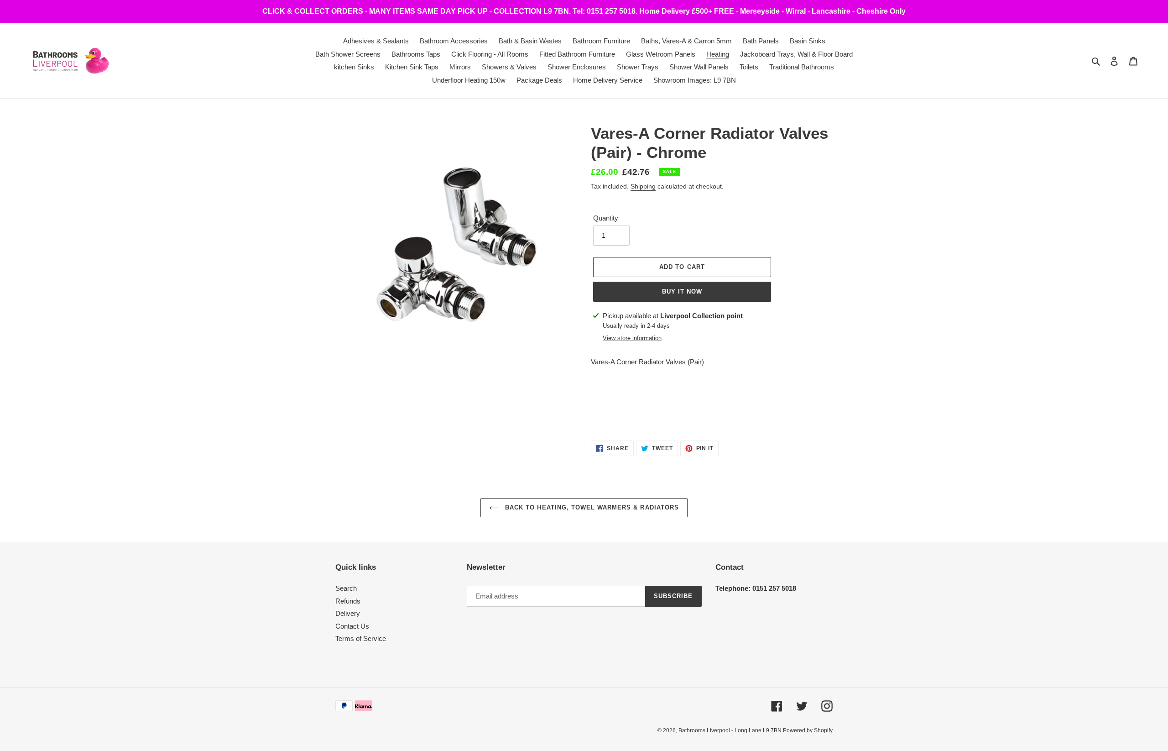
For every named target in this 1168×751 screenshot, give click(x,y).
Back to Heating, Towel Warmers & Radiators (591, 507)
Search (346, 588)
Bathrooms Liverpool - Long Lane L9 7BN (730, 730)
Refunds (347, 601)
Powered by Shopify (808, 730)
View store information (632, 338)
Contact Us (352, 626)
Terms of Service (360, 638)
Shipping (643, 186)
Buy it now (682, 291)
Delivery (347, 613)
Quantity (605, 218)
